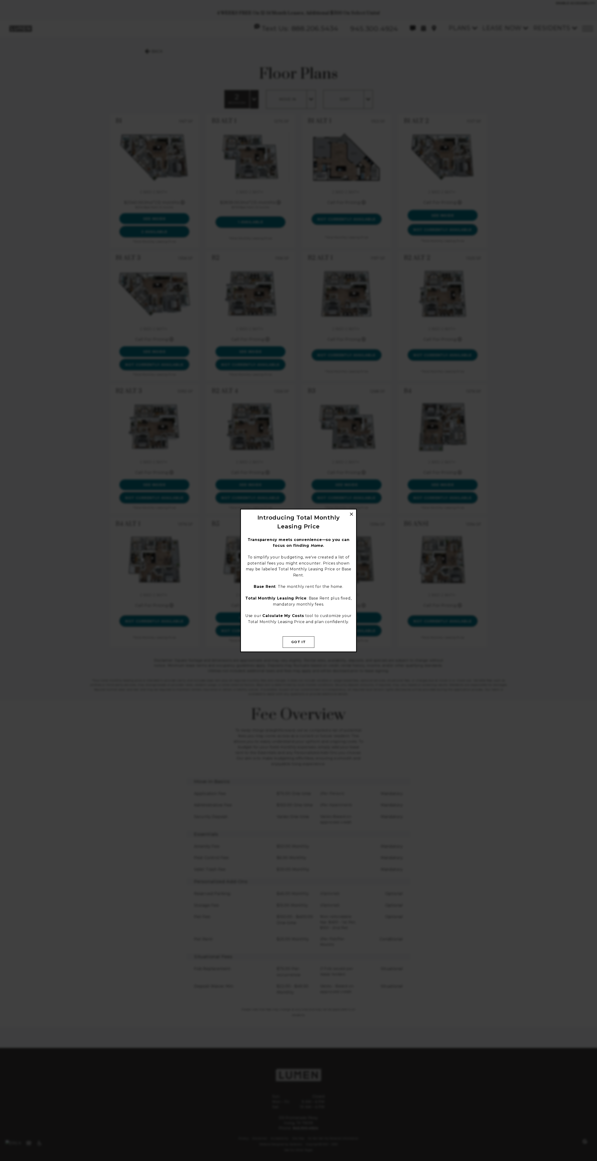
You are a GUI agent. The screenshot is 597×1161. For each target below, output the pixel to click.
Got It (298, 642)
